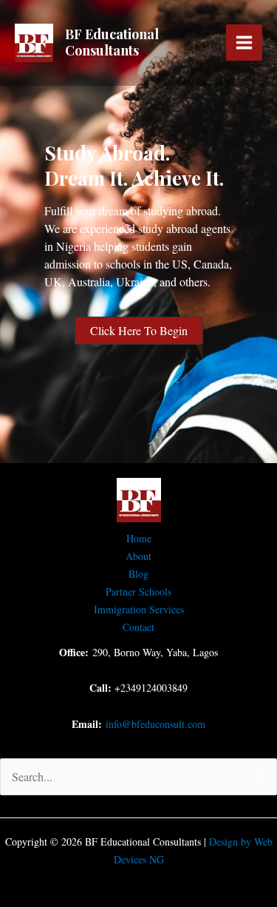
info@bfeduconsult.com (155, 724)
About (138, 556)
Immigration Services (139, 609)
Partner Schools (138, 591)
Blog (138, 574)
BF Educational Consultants (112, 42)
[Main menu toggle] (244, 42)
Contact (138, 627)
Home (138, 538)
